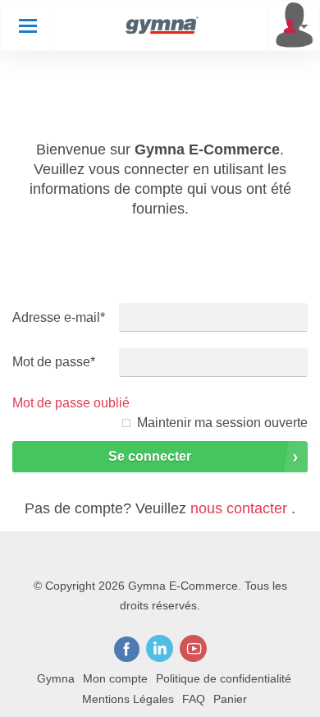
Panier (230, 699)
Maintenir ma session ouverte (222, 423)
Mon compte (115, 678)
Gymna (56, 678)
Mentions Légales (128, 699)
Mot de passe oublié (71, 403)
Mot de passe (53, 362)
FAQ (193, 699)
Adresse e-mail (58, 317)
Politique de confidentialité (223, 678)
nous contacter (238, 508)
